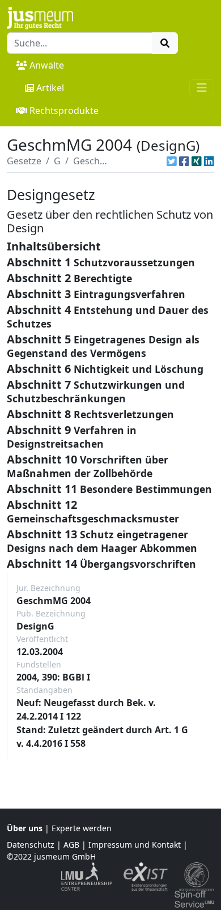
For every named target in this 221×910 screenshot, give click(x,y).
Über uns (24, 828)
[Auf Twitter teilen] (172, 161)
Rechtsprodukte (64, 110)
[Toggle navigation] (201, 87)
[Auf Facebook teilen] (184, 161)
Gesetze (24, 161)
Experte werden (82, 828)
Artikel (50, 88)
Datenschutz (30, 844)
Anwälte (46, 65)
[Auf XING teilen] (197, 161)
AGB (71, 844)
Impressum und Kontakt (134, 844)
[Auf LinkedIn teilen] (209, 161)
